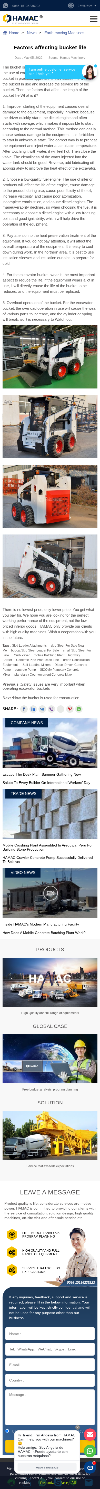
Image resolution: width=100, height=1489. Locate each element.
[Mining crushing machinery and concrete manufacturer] (23, 19)
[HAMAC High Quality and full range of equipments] (50, 982)
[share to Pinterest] (70, 709)
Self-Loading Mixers (37, 665)
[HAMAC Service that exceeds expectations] (50, 1135)
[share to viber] (51, 709)
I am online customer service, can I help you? (53, 71)
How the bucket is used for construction (46, 698)
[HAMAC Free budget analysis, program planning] (50, 1058)
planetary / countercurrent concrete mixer (43, 674)
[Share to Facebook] (24, 709)
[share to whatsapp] (79, 709)
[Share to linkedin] (33, 709)
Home (14, 33)
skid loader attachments (29, 645)
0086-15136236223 (26, 6)
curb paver (22, 655)
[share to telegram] (60, 709)
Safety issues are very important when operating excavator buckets (44, 686)
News (32, 33)
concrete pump (25, 669)
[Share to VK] (42, 709)
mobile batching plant (49, 655)
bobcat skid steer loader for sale (35, 650)
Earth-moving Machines (64, 33)
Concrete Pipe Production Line (37, 660)
